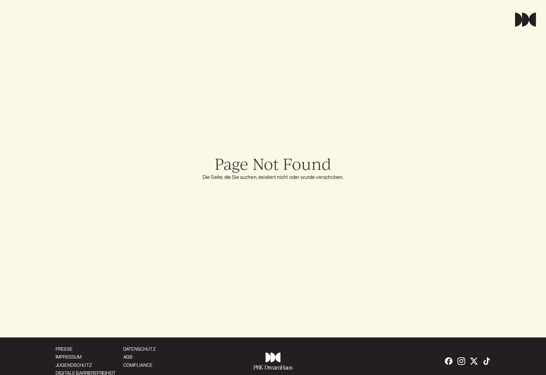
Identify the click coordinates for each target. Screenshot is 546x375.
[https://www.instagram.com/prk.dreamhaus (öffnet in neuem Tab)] (461, 361)
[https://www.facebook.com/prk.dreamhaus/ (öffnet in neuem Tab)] (448, 361)
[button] (522, 19)
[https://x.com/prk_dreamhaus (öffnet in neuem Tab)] (474, 361)
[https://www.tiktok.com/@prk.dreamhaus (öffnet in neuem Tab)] (486, 361)
